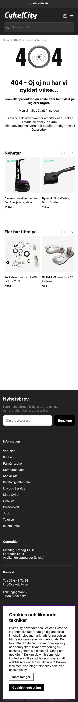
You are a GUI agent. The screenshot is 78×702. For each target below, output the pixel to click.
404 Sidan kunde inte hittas (30, 40)
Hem (6, 40)
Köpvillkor (10, 476)
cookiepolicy (18, 670)
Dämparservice (13, 470)
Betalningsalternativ (17, 482)
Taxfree (8, 519)
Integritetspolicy (40, 666)
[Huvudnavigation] (71, 15)
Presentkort (11, 507)
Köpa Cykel (11, 495)
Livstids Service (14, 488)
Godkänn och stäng (26, 687)
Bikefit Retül (11, 526)
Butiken (8, 457)
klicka (39, 557)
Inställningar (21, 677)
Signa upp (64, 420)
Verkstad (9, 451)
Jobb (6, 513)
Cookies (8, 501)
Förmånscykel (13, 463)
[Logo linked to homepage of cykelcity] (20, 15)
